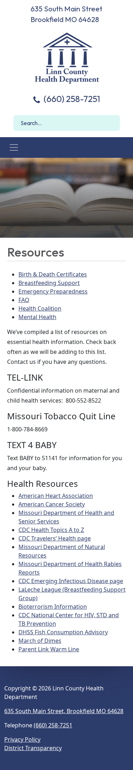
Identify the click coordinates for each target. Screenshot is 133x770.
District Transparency (33, 748)
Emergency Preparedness (53, 291)
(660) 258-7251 (71, 98)
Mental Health (37, 317)
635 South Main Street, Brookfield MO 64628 (63, 711)
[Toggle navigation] (13, 147)
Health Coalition (39, 308)
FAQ (23, 300)
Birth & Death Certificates (52, 274)
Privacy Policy (22, 739)
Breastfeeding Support (49, 283)
